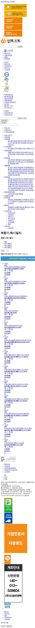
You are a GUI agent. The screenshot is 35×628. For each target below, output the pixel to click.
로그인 (6, 62)
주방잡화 (12, 163)
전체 (5, 241)
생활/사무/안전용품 (14, 152)
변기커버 (15, 186)
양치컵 (10, 179)
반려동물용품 (27, 167)
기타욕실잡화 (29, 190)
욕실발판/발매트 (16, 188)
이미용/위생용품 (13, 171)
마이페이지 (7, 66)
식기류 (18, 161)
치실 (26, 180)
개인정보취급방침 (10, 468)
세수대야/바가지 (18, 179)
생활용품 (7, 165)
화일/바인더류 (21, 141)
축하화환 (11, 207)
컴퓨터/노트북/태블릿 (15, 199)
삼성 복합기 (8, 247)
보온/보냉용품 (27, 160)
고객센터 (7, 69)
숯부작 (22, 209)
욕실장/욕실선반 (23, 182)
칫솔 (20, 180)
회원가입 (7, 64)
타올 (15, 182)
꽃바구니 (28, 207)
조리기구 (23, 161)
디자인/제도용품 (13, 194)
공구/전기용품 (12, 167)
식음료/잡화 (8, 150)
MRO (6, 57)
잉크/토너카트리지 (10, 102)
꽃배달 (6, 205)
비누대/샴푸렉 (23, 184)
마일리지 (11, 220)
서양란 (18, 209)
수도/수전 (25, 188)
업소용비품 (16, 175)
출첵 (9, 224)
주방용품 (7, 158)
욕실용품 (7, 177)
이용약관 (7, 466)
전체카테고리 (8, 94)
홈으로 (6, 612)
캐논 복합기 (8, 245)
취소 (25, 118)
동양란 (13, 209)
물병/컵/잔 (19, 160)
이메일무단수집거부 (10, 470)
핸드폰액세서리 (22, 173)
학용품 (21, 194)
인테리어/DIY (23, 171)
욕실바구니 (27, 186)
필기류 (15, 143)
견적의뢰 (7, 59)
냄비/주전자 (11, 160)
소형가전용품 (20, 154)
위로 (5, 479)
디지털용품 (7, 146)
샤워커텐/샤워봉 (19, 190)
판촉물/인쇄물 (8, 196)
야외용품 (25, 169)
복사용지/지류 (8, 96)
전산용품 (11, 148)
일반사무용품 (8, 98)
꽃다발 (22, 207)
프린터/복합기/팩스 (20, 148)
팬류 (17, 163)
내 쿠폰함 (11, 222)
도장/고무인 (8, 135)
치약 (23, 180)
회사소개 (7, 53)
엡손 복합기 (8, 243)
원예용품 (31, 169)
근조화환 (17, 207)
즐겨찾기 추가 (8, 106)
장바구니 (7, 68)
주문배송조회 (10, 132)
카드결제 (7, 137)
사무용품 (7, 139)
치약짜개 (15, 180)
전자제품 (7, 197)
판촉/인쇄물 (8, 55)
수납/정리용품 (17, 169)
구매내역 (11, 214)
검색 (5, 615)
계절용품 (20, 167)
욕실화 (21, 186)
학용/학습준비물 (9, 192)
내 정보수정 (11, 213)
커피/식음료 (24, 152)
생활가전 (14, 173)
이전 (5, 477)
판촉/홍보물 (8, 100)
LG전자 (6, 104)
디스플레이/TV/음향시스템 (18, 201)
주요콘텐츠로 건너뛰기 (8, 1)
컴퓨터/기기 (30, 148)
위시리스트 (11, 218)
